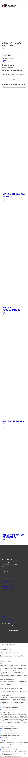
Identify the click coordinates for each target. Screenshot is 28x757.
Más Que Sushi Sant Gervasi (8, 586)
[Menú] (24, 6)
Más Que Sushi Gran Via (7, 581)
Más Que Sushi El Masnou (7, 584)
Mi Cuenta (4, 616)
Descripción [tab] (5, 60)
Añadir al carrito (7, 55)
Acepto (2, 652)
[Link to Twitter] (25, 645)
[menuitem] (24, 6)
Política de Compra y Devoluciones (9, 621)
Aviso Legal (4, 618)
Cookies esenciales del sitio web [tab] (7, 679)
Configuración (9, 652)
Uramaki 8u (13, 58)
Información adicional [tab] (7, 61)
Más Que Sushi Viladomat (7, 590)
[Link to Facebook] (23, 645)
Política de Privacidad (6, 619)
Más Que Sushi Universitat (7, 588)
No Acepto (8, 747)
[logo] (11, 6)
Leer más (16, 652)
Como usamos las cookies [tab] (5, 661)
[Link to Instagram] (20, 645)
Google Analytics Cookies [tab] (5, 695)
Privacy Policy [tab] (3, 740)
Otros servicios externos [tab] (5, 712)
